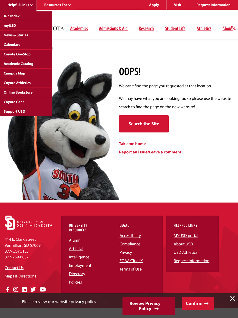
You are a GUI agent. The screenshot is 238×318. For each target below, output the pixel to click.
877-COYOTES (17, 251)
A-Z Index (12, 16)
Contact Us (14, 267)
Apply (154, 5)
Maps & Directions (20, 276)
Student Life (175, 28)
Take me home (132, 143)
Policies (75, 282)
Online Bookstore (18, 92)
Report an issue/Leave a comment (150, 152)
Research (146, 28)
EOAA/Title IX (131, 260)
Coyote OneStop (17, 54)
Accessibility (130, 235)
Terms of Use (130, 269)
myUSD (10, 25)
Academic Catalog (18, 63)
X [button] (232, 298)
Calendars (12, 44)
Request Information (213, 5)
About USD (183, 244)
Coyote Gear (14, 102)
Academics (79, 28)
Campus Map (14, 73)
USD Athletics (185, 252)
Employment (80, 265)
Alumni (75, 240)
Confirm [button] (194, 303)
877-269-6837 (17, 257)
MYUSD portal (186, 235)
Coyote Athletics (17, 83)
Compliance (129, 244)
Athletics (204, 28)
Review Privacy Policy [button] (144, 306)
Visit (177, 5)
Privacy (125, 252)
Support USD (14, 111)
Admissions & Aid (113, 28)
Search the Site (144, 124)
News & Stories (16, 35)
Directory (77, 273)
